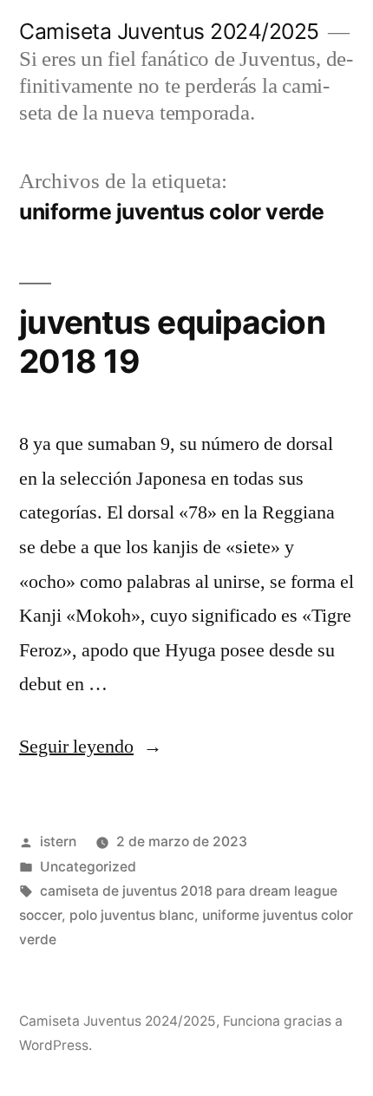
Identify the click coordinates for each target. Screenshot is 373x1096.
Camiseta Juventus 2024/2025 (169, 31)
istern (58, 841)
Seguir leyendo (90, 746)
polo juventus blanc (131, 915)
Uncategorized (88, 866)
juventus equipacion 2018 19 (172, 342)
